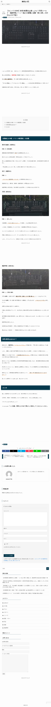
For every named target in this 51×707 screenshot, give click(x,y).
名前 (5, 528)
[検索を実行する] (47, 568)
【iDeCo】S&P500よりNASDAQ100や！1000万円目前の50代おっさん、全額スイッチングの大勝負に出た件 (25, 581)
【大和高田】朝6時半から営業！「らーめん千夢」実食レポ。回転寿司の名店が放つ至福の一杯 (25, 577)
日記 (5, 621)
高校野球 (5, 17)
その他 (5, 606)
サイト (5, 538)
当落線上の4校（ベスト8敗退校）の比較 (16, 122)
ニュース (6, 615)
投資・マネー (7, 618)
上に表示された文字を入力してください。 (12, 547)
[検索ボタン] (49, 1)
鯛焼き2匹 (25, 1)
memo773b (9, 479)
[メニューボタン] (1, 1)
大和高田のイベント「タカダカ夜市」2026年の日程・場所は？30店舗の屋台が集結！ (23, 593)
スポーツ (6, 612)
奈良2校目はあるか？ (11, 124)
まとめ (7, 126)
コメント (6, 510)
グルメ (5, 609)
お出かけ (6, 602)
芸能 (5, 624)
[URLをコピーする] (45, 451)
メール (6, 533)
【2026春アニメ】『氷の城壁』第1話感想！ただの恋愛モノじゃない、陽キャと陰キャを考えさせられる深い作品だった (25, 586)
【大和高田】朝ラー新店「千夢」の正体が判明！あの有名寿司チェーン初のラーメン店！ (24, 590)
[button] (6, 451)
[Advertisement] (25, 57)
